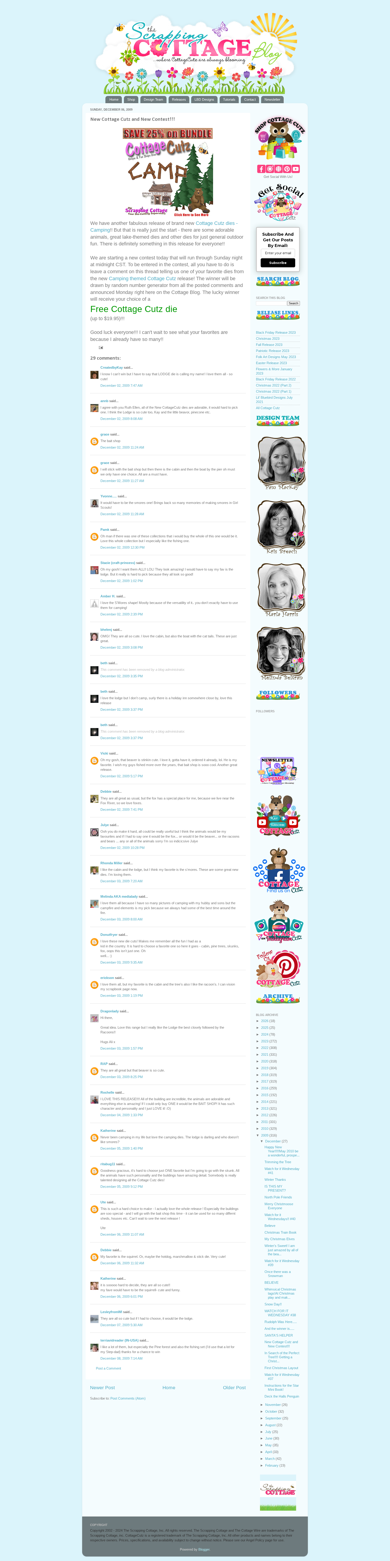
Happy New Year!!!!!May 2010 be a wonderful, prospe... (282, 1151)
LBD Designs (204, 99)
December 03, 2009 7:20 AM (121, 881)
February (272, 1465)
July (268, 1432)
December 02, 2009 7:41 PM (121, 809)
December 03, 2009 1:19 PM (121, 995)
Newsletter (272, 99)
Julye (104, 825)
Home (113, 99)
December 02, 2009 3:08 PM (121, 647)
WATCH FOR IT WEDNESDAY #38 (280, 1313)
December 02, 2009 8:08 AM (121, 419)
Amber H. (107, 596)
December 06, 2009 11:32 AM (122, 1263)
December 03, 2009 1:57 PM (121, 1048)
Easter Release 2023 (271, 363)
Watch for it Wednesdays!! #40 (280, 1217)
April (269, 1452)
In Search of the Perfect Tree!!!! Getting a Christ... (282, 1357)
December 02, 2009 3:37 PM (121, 709)
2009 (265, 1135)
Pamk (104, 529)
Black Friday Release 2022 (276, 379)
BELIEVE (272, 1282)
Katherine (108, 1130)
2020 (265, 1061)
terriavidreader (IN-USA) (119, 1340)
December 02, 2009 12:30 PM (122, 547)
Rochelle (107, 1092)
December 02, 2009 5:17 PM (121, 776)
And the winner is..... (279, 1328)
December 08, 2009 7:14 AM (121, 1358)
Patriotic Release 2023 (272, 351)
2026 (265, 1021)
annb (104, 401)
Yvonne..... (108, 496)
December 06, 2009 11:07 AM (122, 1234)
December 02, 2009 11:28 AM (122, 514)
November (273, 1405)
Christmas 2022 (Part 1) (273, 391)
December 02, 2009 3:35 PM (121, 676)
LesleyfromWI (111, 1312)
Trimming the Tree (278, 1162)
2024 (265, 1034)
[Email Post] (100, 347)
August (270, 1425)
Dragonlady (109, 1011)
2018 (265, 1075)
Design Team (153, 99)
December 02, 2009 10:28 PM (122, 848)
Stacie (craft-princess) (117, 563)
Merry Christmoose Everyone (279, 1206)
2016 (265, 1088)
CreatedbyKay (111, 367)
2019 (265, 1068)
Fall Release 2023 (269, 345)
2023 (265, 1041)
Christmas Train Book (281, 1232)
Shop (131, 99)
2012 (265, 1115)
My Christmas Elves (280, 1239)
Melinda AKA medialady (119, 896)
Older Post (234, 1387)
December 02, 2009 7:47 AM (121, 385)
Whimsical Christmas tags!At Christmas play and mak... (280, 1293)
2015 (265, 1095)
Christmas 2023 (267, 338)
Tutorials (229, 99)
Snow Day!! (273, 1304)
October (271, 1411)
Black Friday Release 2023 (276, 332)
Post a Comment (108, 1368)
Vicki (104, 753)
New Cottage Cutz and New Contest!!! (281, 1344)
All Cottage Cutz (268, 408)
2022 (265, 1048)
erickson (107, 978)
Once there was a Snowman (278, 1274)
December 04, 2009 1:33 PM (121, 1115)
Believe (270, 1226)
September (273, 1418)
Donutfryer (109, 935)
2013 (265, 1108)
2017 (265, 1081)
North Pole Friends (278, 1197)
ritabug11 (107, 1164)
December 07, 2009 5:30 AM (121, 1325)
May (269, 1445)
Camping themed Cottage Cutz (143, 278)
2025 (265, 1028)
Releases (179, 99)
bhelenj (106, 629)
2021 (265, 1054)
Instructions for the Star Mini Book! (282, 1387)
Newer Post (102, 1387)
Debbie (105, 791)
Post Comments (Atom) (128, 1398)
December (273, 1141)
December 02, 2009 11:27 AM (122, 481)
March (270, 1459)
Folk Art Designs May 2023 (276, 357)
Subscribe (278, 263)
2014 (265, 1102)
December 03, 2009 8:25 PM (121, 1077)
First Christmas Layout (281, 1368)
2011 (265, 1122)
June (269, 1438)
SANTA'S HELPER (279, 1335)
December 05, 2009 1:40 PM (121, 1148)
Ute (103, 1202)
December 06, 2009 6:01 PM (121, 1296)
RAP (104, 1064)
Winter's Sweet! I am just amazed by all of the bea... (281, 1250)
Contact (250, 99)
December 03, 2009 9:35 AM (121, 962)
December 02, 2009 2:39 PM (121, 614)
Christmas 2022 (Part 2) (273, 385)
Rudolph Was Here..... (281, 1322)
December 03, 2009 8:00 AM (121, 919)
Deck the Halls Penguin (282, 1396)
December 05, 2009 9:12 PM (121, 1186)
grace (104, 434)
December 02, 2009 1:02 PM (121, 581)
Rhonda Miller (111, 863)
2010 (265, 1128)
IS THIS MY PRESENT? (275, 1188)
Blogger (203, 1549)
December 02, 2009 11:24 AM (122, 447)
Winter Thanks (275, 1179)
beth (103, 663)
